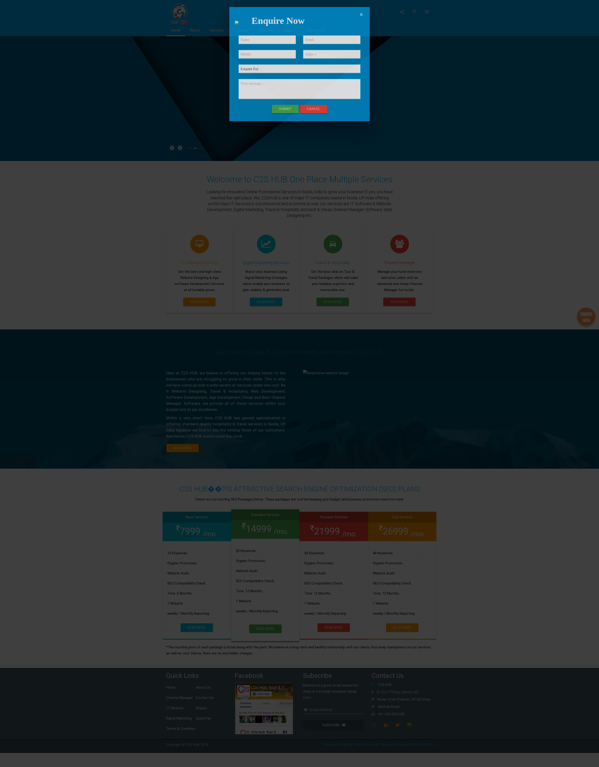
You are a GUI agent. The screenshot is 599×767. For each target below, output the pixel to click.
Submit (285, 109)
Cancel (313, 109)
